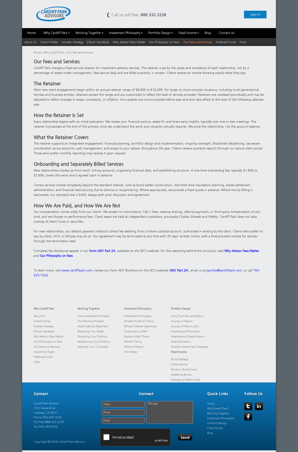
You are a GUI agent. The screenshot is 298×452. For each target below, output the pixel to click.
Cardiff (53, 13)
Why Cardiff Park (54, 52)
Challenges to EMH (135, 331)
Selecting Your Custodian (93, 346)
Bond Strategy (179, 359)
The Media (130, 351)
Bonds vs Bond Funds (184, 369)
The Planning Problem (91, 321)
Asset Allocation (181, 341)
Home (37, 52)
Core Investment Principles (93, 316)
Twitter (248, 406)
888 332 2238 (153, 14)
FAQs (243, 42)
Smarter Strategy (72, 42)
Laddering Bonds (181, 374)
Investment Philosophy (137, 308)
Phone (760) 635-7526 (47, 417)
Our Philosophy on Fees (164, 42)
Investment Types (44, 351)
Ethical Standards (98, 42)
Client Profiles (49, 42)
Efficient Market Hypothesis (140, 326)
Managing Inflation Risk (185, 379)
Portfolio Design (181, 308)
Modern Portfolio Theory (139, 321)
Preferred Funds (226, 42)
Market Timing (133, 341)
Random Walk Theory (137, 336)
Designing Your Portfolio (93, 336)
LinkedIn (259, 406)
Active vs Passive (133, 346)
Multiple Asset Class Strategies (189, 346)
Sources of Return (182, 321)
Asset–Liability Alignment (93, 326)
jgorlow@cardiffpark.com (224, 270)
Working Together (89, 308)
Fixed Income (179, 351)
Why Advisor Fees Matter (129, 42)
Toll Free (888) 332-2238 (49, 422)
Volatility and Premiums (185, 331)
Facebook (248, 416)
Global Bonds (179, 364)
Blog (210, 433)
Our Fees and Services (198, 42)
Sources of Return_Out (185, 326)
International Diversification (187, 336)
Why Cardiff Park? (218, 408)
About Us (30, 42)
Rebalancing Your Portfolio (94, 341)
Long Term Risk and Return (187, 316)
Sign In (255, 14)
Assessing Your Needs (91, 331)
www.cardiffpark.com (76, 270)
